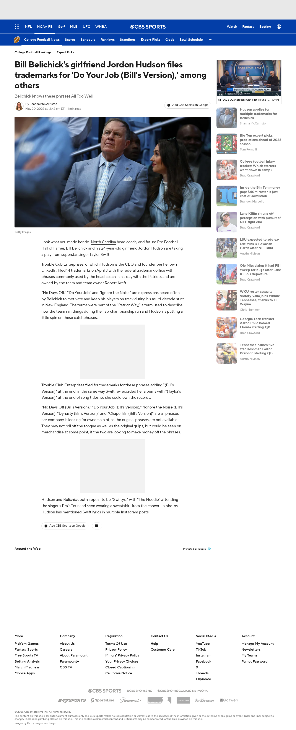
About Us (67, 644)
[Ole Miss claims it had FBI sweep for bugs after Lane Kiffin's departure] (226, 274)
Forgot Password (254, 661)
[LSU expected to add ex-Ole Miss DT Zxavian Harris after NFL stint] (226, 248)
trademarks (81, 270)
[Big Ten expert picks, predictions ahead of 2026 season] (226, 144)
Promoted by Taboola (195, 548)
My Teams (249, 655)
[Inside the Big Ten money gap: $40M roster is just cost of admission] (226, 196)
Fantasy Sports (26, 649)
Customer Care (163, 649)
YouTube (203, 644)
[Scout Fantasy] (205, 700)
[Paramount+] (131, 699)
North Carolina (103, 242)
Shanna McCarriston (43, 104)
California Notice (118, 669)
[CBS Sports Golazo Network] (183, 690)
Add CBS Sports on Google (190, 105)
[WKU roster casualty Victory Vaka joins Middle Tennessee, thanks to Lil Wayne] (226, 300)
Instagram (203, 655)
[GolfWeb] (229, 700)
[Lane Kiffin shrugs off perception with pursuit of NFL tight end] (226, 222)
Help (154, 644)
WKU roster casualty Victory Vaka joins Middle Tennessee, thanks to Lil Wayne (260, 297)
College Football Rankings (33, 52)
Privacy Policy (116, 649)
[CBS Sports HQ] (139, 690)
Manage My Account (257, 644)
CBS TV (66, 667)
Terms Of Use (116, 644)
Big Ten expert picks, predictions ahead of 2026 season (260, 139)
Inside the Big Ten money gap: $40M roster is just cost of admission (260, 191)
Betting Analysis (27, 661)
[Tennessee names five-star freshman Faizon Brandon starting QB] (226, 353)
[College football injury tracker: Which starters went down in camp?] (226, 170)
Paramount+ (69, 661)
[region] (249, 78)
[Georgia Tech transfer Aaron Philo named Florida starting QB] (226, 327)
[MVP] (183, 698)
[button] (210, 40)
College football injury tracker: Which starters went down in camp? (258, 165)
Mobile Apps (25, 673)
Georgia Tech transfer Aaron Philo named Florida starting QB (257, 323)
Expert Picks (65, 52)
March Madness (27, 667)
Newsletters (250, 649)
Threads (202, 673)
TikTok (201, 649)
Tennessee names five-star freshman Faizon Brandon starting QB (258, 349)
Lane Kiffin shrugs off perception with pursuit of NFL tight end (260, 217)
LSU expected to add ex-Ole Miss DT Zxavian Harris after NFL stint (260, 243)
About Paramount (74, 655)
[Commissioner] (159, 698)
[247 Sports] (72, 699)
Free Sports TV (26, 655)
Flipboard (203, 679)
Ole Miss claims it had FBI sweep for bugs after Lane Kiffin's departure (260, 269)
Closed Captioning (120, 663)
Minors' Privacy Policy (122, 655)
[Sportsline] (102, 699)
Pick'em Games (27, 644)
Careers (66, 649)
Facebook (203, 661)
